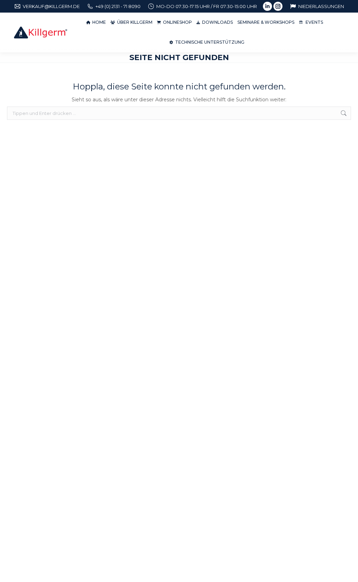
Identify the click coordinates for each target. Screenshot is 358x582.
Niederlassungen (321, 6)
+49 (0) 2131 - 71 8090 (118, 6)
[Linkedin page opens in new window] (267, 6)
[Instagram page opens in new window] (277, 6)
